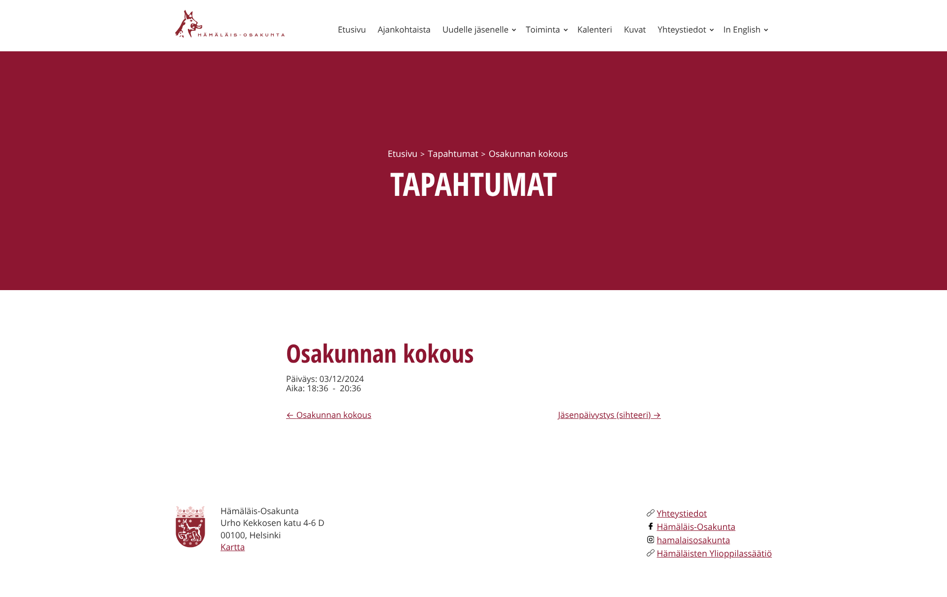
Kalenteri (595, 29)
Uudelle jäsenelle (475, 29)
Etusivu (352, 29)
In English (742, 29)
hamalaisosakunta (693, 540)
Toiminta (543, 29)
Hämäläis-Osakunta (696, 527)
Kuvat (635, 29)
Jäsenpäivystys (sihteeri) (604, 414)
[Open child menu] (514, 30)
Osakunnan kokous (333, 414)
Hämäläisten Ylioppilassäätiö (714, 554)
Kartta (232, 547)
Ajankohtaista (404, 29)
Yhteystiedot (682, 29)
